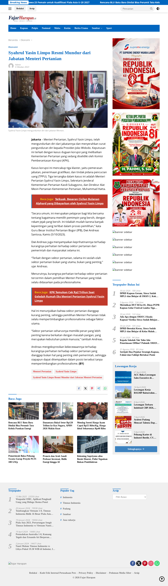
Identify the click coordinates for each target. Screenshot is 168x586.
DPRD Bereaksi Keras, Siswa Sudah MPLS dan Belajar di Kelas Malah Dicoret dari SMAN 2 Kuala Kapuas (138, 330)
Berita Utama (81, 28)
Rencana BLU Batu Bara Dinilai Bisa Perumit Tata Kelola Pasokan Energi (122, 2)
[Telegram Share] (98, 388)
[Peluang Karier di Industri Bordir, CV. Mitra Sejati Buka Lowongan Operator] (123, 437)
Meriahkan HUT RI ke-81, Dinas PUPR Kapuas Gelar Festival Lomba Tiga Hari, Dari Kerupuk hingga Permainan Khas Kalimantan (139, 307)
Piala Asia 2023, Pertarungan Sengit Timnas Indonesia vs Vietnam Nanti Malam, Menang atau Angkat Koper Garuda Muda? (34, 524)
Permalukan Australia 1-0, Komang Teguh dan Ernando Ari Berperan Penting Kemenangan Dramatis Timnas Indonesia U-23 (35, 536)
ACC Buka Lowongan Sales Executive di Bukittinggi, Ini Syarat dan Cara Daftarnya (145, 376)
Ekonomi (13, 47)
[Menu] (10, 8)
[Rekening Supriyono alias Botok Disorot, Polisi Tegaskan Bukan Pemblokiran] (92, 444)
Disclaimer (101, 573)
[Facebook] (132, 563)
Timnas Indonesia (71, 503)
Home (13, 28)
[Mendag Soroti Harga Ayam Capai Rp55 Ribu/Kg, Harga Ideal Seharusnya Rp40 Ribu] (92, 410)
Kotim (67, 28)
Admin (18, 64)
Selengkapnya (135, 449)
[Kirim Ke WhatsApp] (105, 388)
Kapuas (24, 28)
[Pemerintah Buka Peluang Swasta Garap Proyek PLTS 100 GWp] (23, 444)
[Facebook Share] (78, 388)
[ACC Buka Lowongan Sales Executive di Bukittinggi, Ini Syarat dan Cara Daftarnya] (123, 377)
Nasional (46, 28)
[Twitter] (138, 563)
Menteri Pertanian (42, 371)
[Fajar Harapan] (22, 18)
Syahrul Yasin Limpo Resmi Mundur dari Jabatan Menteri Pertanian (67, 377)
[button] (151, 8)
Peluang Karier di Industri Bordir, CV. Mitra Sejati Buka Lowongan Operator (144, 436)
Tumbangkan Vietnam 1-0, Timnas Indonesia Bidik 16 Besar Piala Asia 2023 (33, 512)
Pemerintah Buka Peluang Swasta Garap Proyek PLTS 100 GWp (22, 459)
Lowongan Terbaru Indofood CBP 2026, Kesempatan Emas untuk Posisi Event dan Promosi (145, 406)
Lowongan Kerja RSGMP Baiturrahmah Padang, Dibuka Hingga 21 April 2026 (145, 391)
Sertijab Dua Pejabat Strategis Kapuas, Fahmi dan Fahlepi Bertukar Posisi (139, 353)
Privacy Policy (86, 573)
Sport (109, 28)
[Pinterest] (144, 563)
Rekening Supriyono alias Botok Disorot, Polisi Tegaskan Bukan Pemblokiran (92, 459)
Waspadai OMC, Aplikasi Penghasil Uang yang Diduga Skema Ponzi (33, 500)
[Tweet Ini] (85, 388)
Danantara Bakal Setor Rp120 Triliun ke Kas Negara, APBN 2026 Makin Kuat (58, 425)
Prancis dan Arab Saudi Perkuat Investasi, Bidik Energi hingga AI (55, 459)
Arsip (31, 8)
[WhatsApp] (157, 563)
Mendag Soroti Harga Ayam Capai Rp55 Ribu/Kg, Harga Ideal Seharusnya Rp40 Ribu (91, 425)
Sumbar (96, 28)
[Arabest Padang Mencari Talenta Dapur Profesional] (123, 422)
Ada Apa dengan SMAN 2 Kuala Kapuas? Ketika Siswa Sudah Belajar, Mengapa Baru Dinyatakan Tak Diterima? (139, 318)
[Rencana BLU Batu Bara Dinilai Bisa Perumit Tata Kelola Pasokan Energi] (23, 410)
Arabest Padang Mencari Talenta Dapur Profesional (145, 421)
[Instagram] (151, 563)
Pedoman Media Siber (120, 573)
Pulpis (35, 28)
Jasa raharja (69, 520)
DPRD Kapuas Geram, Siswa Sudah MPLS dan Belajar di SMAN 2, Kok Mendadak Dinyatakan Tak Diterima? (139, 295)
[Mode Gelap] (158, 8)
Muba (57, 28)
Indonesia (67, 497)
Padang (66, 508)
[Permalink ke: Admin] (11, 65)
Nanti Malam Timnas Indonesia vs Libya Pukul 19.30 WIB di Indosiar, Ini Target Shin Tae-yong (35, 548)
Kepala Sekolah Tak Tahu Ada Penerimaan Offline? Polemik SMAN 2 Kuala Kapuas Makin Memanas (139, 342)
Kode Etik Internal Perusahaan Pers (58, 573)
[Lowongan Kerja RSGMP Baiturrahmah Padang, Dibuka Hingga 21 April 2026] (123, 392)
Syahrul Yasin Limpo (66, 371)
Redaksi (20, 8)
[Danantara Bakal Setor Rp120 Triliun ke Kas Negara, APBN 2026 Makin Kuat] (58, 410)
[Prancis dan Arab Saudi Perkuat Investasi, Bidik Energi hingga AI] (58, 444)
